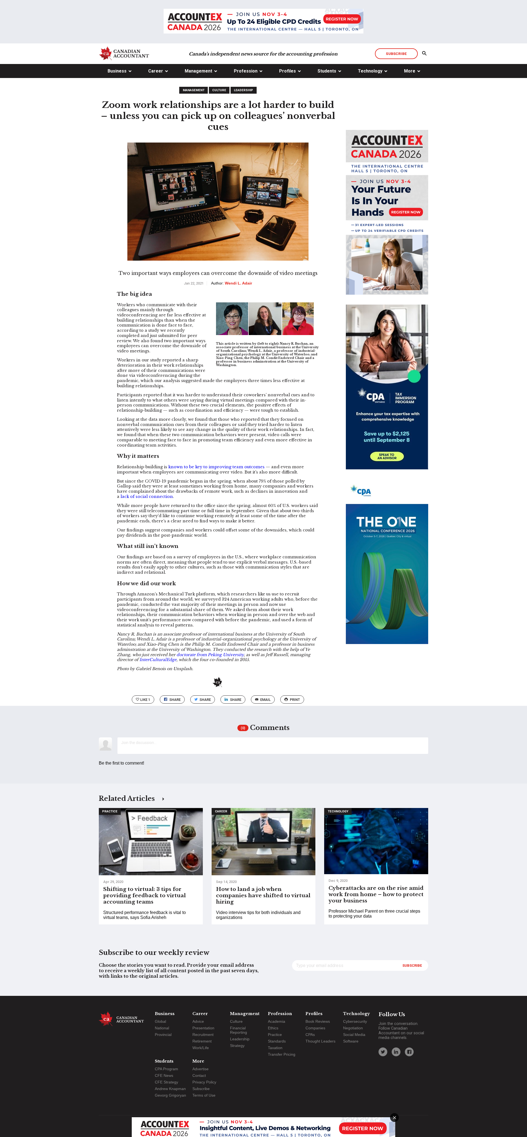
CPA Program (166, 1069)
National (162, 1028)
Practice (109, 811)
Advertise (200, 1069)
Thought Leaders (320, 1041)
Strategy (237, 1045)
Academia (276, 1021)
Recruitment (203, 1034)
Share (175, 700)
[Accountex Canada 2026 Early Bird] (263, 21)
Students (327, 71)
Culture (219, 90)
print (295, 700)
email (265, 700)
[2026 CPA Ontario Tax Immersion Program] (387, 392)
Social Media (354, 1034)
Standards (277, 1041)
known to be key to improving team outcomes (216, 466)
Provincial (163, 1034)
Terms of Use (203, 1095)
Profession (245, 71)
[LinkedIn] (396, 1051)
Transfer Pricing (281, 1054)
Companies (315, 1028)
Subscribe (396, 53)
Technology (370, 71)
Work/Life (200, 1048)
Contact (199, 1075)
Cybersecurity (355, 1021)
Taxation (275, 1048)
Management (198, 71)
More (409, 71)
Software (350, 1041)
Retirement (202, 1041)
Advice (198, 1021)
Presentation (203, 1028)
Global (160, 1021)
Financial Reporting (238, 1030)
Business (117, 71)
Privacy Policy (204, 1082)
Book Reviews (317, 1021)
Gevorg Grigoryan (170, 1095)
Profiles (287, 71)
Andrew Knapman (170, 1088)
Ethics (273, 1028)
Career (155, 71)
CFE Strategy (166, 1082)
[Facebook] (409, 1051)
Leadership (243, 90)
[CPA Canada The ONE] (387, 566)
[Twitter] (383, 1051)
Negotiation (353, 1028)
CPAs (310, 1034)
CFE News (164, 1075)
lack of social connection (146, 496)
